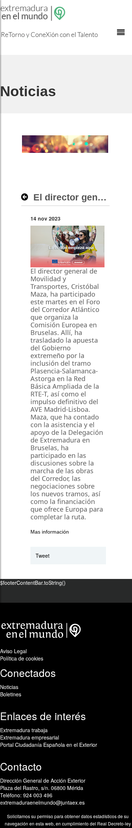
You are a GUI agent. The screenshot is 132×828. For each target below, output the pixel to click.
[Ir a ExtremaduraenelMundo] (33, 13)
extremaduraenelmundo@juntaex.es (42, 802)
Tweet (43, 555)
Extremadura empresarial (29, 737)
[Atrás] (26, 197)
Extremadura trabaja (24, 730)
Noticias (9, 686)
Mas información (49, 532)
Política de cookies (21, 658)
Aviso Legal (13, 651)
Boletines (10, 694)
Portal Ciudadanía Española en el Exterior (48, 744)
